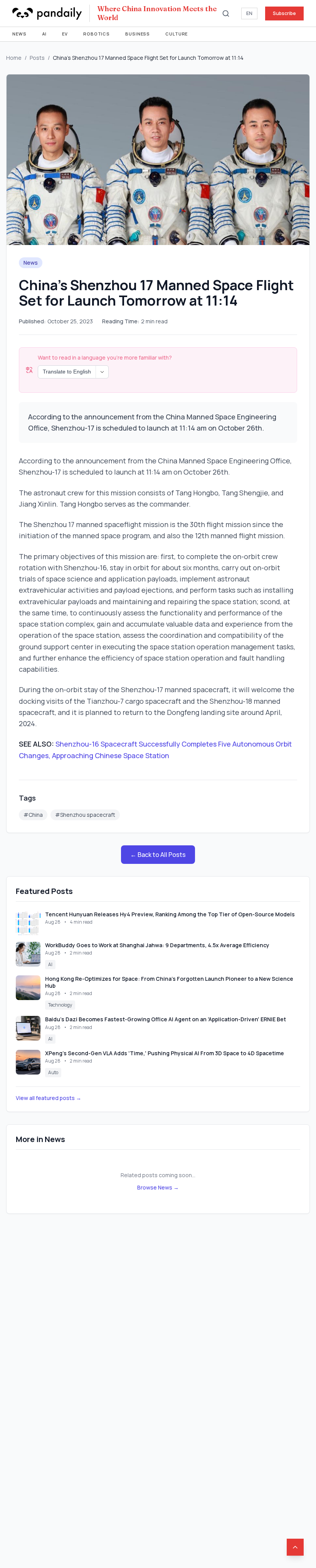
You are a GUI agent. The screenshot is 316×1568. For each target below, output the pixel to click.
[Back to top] (295, 1547)
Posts (37, 57)
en (249, 13)
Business (137, 34)
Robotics (96, 34)
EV (65, 34)
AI (44, 34)
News (19, 34)
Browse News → (158, 1187)
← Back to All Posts (158, 854)
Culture (176, 34)
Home (14, 57)
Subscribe (284, 13)
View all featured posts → (48, 1098)
